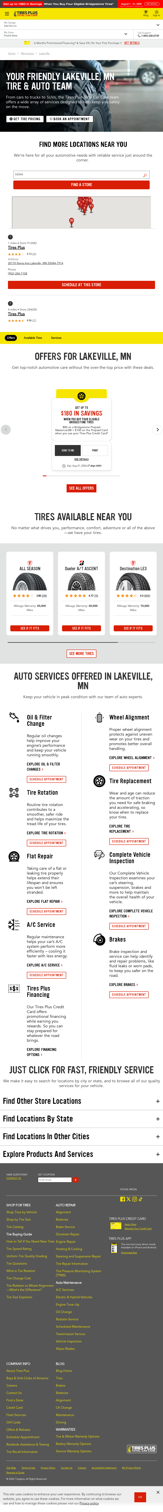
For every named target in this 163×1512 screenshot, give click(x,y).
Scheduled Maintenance (73, 1326)
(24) (34, 254)
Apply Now (130, 1224)
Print (95, 450)
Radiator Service (67, 1319)
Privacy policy (89, 1503)
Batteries (62, 1219)
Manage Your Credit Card (138, 1229)
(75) (96, 595)
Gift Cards (13, 1422)
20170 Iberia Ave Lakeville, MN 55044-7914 (35, 263)
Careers (11, 1385)
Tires (59, 1378)
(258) (44, 595)
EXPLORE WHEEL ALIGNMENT (130, 757)
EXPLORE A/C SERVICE (43, 965)
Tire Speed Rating (19, 1249)
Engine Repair (66, 1242)
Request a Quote (15, 1473)
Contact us (13, 1178)
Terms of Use (28, 1468)
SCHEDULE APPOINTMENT (46, 779)
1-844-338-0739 (150, 36)
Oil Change (64, 1312)
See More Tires (81, 653)
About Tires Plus (17, 1371)
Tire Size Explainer (19, 1297)
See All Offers (81, 488)
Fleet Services (16, 1415)
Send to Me (68, 450)
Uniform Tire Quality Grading (26, 1256)
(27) (34, 320)
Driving (61, 1422)
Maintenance (65, 1415)
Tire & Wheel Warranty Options (77, 1436)
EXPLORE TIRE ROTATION (45, 833)
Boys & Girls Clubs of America (27, 1378)
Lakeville (44, 53)
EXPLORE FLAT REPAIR (43, 901)
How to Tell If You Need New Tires (30, 1241)
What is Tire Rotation (20, 1271)
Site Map (11, 1468)
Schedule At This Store (81, 285)
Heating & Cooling (69, 1249)
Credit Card (14, 1408)
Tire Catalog (14, 1227)
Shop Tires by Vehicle (21, 1212)
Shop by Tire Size (18, 1219)
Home (12, 53)
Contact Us (14, 1393)
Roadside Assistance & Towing (27, 1444)
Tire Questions (16, 1263)
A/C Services (65, 1290)
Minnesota (27, 53)
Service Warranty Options (73, 1451)
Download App (129, 1253)
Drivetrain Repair (67, 1234)
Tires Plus (16, 248)
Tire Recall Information (22, 1452)
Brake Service (65, 1227)
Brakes (60, 1385)
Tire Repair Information (72, 1264)
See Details (81, 459)
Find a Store (145, 175)
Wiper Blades (65, 1349)
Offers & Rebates (18, 1430)
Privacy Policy (48, 1468)
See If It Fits (29, 628)
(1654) (147, 595)
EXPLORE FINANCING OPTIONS (41, 1052)
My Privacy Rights (131, 1468)
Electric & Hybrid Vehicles (74, 1297)
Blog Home (64, 1371)
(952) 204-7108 (17, 273)
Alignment (63, 1212)
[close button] (158, 1492)
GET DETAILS (132, 43)
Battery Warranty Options (73, 1444)
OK (140, 1497)
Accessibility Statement (104, 1468)
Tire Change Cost (18, 1278)
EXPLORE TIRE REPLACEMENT (120, 829)
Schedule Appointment (22, 1437)
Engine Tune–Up (67, 1304)
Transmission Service (70, 1334)
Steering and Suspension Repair (78, 1256)
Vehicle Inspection (69, 1341)
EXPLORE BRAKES (122, 984)
